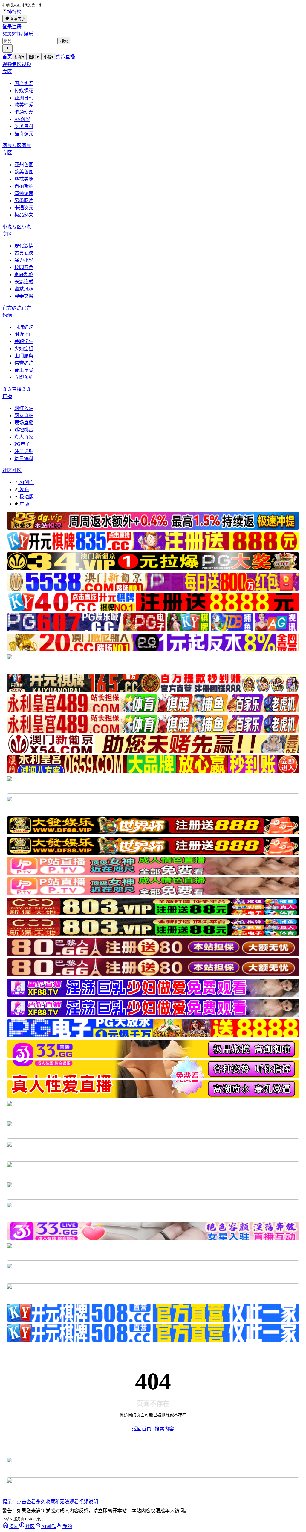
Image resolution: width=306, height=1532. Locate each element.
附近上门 (23, 334)
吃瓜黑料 (23, 126)
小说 (48, 57)
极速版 (26, 496)
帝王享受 (23, 370)
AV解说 (22, 119)
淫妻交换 (23, 296)
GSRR (30, 1519)
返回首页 (141, 1428)
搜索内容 (164, 1428)
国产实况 (23, 83)
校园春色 (23, 267)
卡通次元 (23, 207)
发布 (23, 489)
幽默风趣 (23, 288)
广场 (23, 503)
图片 (34, 57)
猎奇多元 (23, 133)
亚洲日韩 (23, 97)
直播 (70, 56)
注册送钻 (23, 451)
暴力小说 (23, 260)
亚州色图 (23, 164)
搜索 (64, 41)
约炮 (60, 56)
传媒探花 (23, 90)
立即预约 (23, 377)
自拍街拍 (23, 186)
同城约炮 (23, 327)
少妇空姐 (23, 348)
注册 (17, 26)
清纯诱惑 (23, 193)
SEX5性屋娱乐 (17, 33)
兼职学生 (23, 341)
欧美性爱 (23, 104)
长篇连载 (23, 281)
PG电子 (22, 444)
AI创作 (26, 482)
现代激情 (23, 245)
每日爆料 (23, 458)
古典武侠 (23, 253)
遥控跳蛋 (23, 429)
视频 (19, 57)
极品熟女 (23, 214)
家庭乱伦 (23, 274)
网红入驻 (23, 408)
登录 (7, 26)
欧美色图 (23, 171)
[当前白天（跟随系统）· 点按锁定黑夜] (7, 48)
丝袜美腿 (23, 179)
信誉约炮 (23, 362)
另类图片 (23, 200)
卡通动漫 (23, 112)
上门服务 (23, 355)
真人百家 (23, 437)
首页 (7, 56)
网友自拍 (23, 415)
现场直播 (23, 422)
